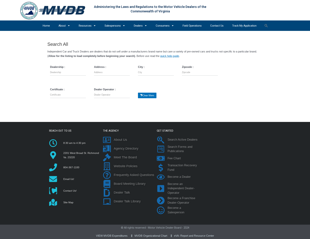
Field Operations (192, 25)
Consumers (163, 25)
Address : (100, 66)
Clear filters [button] (148, 95)
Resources (85, 25)
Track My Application (244, 25)
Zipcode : (188, 66)
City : (141, 66)
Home (46, 25)
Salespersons (113, 25)
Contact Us (217, 25)
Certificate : (57, 89)
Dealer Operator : (105, 89)
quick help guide (169, 55)
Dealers (138, 25)
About (62, 25)
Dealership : (57, 66)
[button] (266, 25)
